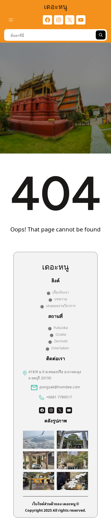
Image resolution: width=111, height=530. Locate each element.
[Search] (101, 34)
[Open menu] (10, 19)
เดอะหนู (55, 6)
